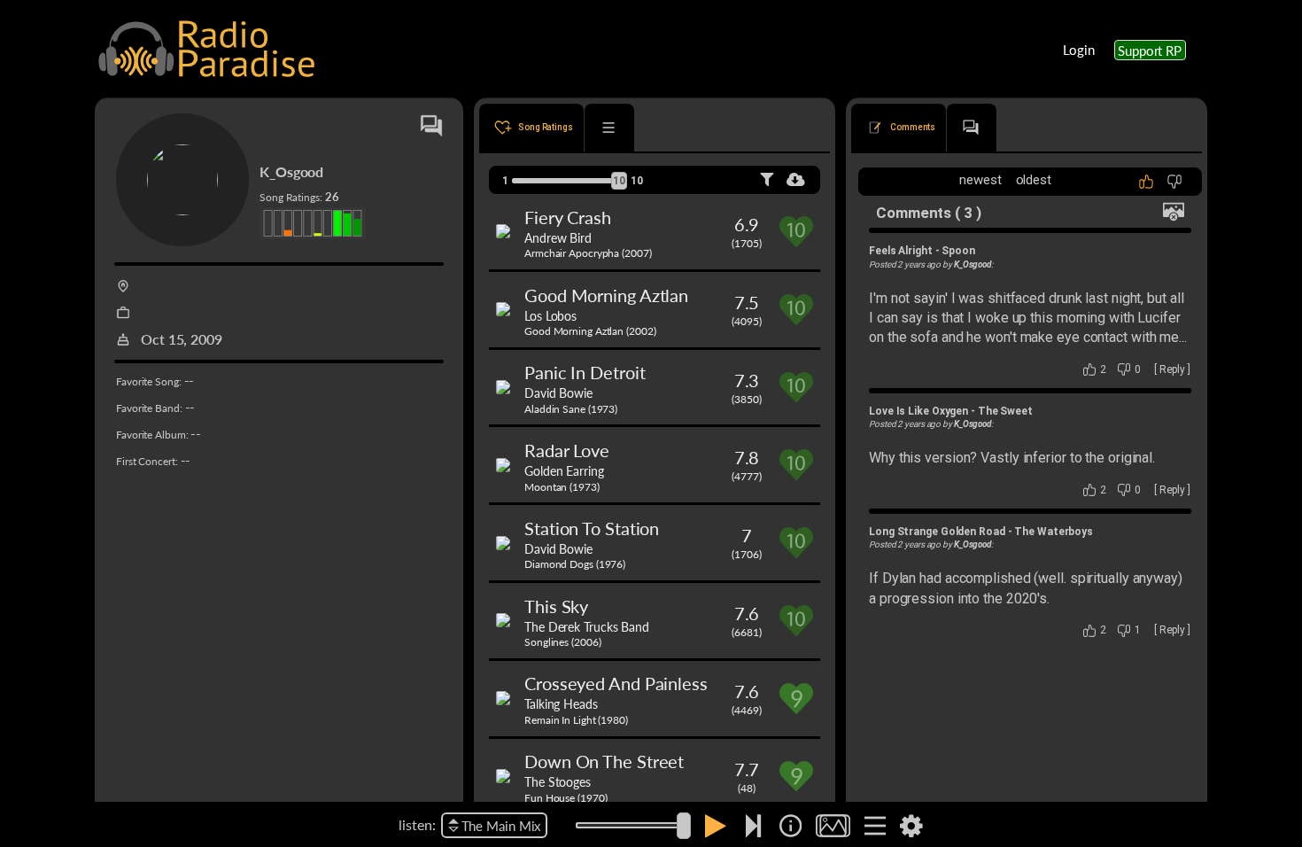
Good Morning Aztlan (606, 295)
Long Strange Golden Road (937, 531)
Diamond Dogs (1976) (574, 563)
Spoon (958, 251)
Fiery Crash (567, 217)
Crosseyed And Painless (616, 683)
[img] (790, 825)
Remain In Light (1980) (576, 719)
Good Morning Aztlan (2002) (589, 330)
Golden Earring (564, 470)
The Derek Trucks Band (586, 626)
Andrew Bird (558, 237)
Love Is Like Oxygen (918, 411)
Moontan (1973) (562, 486)
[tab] (531, 128)
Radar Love (566, 450)
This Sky (556, 606)
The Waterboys (1053, 531)
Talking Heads (561, 703)
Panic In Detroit (584, 372)
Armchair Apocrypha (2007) (588, 252)
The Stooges (557, 781)
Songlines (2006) (562, 641)
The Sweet (1005, 411)
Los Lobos (550, 315)
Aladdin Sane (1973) (570, 408)
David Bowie (558, 392)
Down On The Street (604, 761)
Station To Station (591, 528)
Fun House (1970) (565, 797)
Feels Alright (901, 251)
